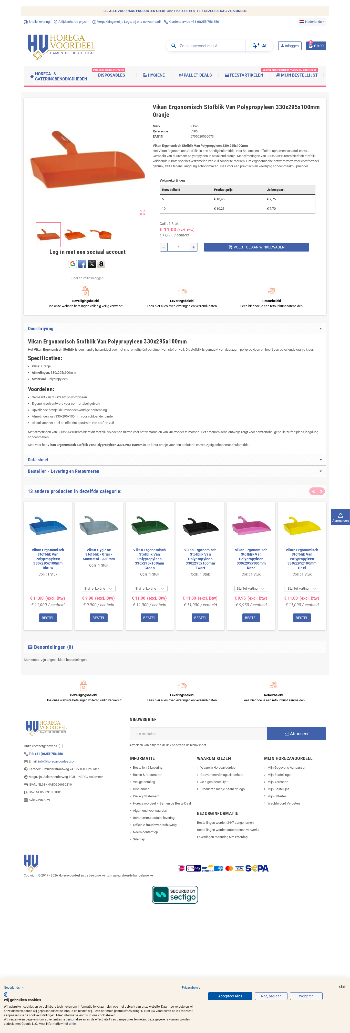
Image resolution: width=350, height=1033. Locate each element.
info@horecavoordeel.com (57, 761)
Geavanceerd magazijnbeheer (221, 775)
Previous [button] (313, 491)
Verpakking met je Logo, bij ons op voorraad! (128, 22)
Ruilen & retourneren (147, 775)
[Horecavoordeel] (62, 46)
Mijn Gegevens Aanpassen (286, 767)
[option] (48, 566)
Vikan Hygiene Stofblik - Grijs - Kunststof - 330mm (99, 554)
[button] (14, 987)
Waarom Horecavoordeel (218, 767)
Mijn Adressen (277, 782)
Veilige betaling (144, 782)
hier (73, 1024)
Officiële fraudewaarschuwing (155, 825)
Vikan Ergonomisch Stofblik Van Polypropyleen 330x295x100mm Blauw (48, 559)
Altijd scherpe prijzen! (73, 22)
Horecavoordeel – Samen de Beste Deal (162, 803)
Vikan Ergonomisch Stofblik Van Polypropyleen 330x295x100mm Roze (251, 559)
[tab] (175, 328)
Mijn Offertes (277, 796)
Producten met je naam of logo (222, 789)
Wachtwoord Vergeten (283, 803)
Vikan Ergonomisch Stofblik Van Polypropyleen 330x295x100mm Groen (149, 559)
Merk (156, 126)
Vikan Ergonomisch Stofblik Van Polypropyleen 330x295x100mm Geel (302, 559)
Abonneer (299, 733)
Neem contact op (145, 832)
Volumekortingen (172, 180)
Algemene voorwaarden (150, 810)
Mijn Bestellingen (279, 775)
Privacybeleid (191, 987)
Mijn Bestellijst (278, 789)
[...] (61, 746)
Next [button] (321, 491)
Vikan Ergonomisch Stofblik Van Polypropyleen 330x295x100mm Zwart (200, 559)
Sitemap (139, 839)
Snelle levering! (39, 22)
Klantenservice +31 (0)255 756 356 (193, 22)
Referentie (160, 131)
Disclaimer (141, 789)
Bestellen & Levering (147, 767)
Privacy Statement (146, 796)
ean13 (158, 136)
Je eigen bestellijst (214, 782)
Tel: (46, 754)
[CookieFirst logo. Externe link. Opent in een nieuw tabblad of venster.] (6, 994)
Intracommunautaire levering (153, 818)
